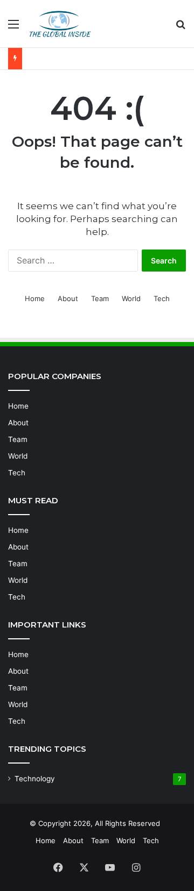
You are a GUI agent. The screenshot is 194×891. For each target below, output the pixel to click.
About (68, 298)
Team (100, 298)
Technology (35, 778)
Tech (162, 298)
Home (35, 298)
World (131, 298)
